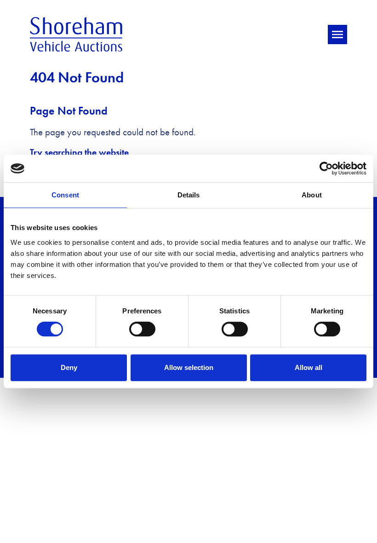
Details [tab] (188, 195)
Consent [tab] (65, 195)
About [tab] (312, 195)
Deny (69, 367)
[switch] (142, 329)
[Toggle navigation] (337, 34)
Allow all (308, 367)
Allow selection (188, 367)
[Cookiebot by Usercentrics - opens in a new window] (326, 168)
